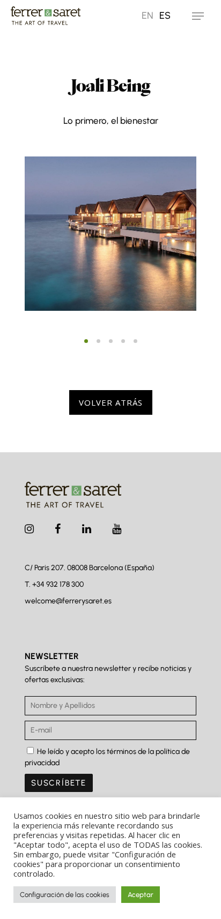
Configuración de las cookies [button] (64, 895)
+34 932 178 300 (58, 584)
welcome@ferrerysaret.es (68, 601)
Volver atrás (111, 402)
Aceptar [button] (140, 895)
